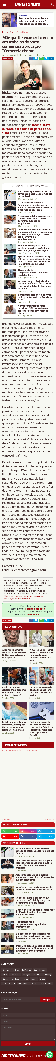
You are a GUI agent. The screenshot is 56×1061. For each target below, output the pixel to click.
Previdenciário (46, 983)
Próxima (48, 819)
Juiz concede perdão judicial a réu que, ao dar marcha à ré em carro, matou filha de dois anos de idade (34, 285)
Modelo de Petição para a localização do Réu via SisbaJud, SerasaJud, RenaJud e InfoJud (34, 248)
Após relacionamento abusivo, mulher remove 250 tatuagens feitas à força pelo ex (14, 653)
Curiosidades (22, 32)
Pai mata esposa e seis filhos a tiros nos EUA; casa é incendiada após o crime (40, 691)
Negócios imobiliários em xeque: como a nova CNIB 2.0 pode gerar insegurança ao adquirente (35, 220)
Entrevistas (22, 983)
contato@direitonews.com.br (17, 598)
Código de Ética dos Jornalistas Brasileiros (23, 596)
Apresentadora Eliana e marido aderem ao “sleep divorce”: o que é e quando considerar (34, 877)
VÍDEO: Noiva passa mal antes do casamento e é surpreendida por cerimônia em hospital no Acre (41, 654)
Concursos (15, 974)
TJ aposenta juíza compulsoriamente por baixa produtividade (33, 272)
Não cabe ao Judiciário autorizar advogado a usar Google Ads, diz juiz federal (35, 194)
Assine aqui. (34, 614)
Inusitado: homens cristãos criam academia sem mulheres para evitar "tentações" (14, 691)
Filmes (25, 979)
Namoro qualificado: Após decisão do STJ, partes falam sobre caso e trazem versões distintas (33, 309)
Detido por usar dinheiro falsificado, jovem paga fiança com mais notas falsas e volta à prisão (14, 726)
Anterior (7, 819)
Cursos (5, 979)
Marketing (47, 974)
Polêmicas (26, 970)
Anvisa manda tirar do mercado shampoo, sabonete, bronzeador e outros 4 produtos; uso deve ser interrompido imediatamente (35, 234)
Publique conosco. (35, 608)
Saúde (33, 979)
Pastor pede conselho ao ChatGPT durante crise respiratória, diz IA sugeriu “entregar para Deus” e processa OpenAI (41, 728)
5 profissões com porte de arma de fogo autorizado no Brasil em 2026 (35, 297)
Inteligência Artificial (31, 974)
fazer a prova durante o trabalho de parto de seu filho (27, 129)
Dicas (5, 974)
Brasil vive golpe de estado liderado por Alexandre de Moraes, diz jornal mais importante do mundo (34, 948)
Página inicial (7, 32)
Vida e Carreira (9, 983)
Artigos (16, 970)
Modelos (15, 979)
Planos (33, 983)
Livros (42, 979)
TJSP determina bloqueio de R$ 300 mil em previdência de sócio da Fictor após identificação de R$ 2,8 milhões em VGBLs (34, 260)
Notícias (6, 970)
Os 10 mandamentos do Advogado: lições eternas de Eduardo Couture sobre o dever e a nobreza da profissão (35, 206)
